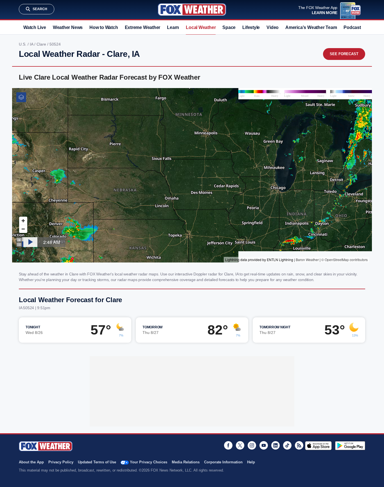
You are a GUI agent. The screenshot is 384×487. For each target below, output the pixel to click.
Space (229, 27)
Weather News (68, 27)
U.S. (23, 44)
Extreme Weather (143, 27)
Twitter (240, 445)
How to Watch (103, 27)
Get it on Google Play (350, 445)
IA (32, 44)
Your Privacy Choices (148, 462)
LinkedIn (275, 445)
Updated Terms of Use (97, 462)
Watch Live (34, 27)
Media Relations (186, 462)
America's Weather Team (311, 27)
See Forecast (344, 54)
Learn (173, 27)
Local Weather (201, 27)
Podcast (352, 27)
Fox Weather (192, 9)
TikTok (287, 445)
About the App (31, 462)
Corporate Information (223, 462)
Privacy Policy (60, 462)
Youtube (263, 445)
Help (251, 462)
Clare (42, 44)
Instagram (252, 445)
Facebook (228, 445)
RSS (299, 445)
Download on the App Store (318, 445)
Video (272, 27)
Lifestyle (251, 27)
